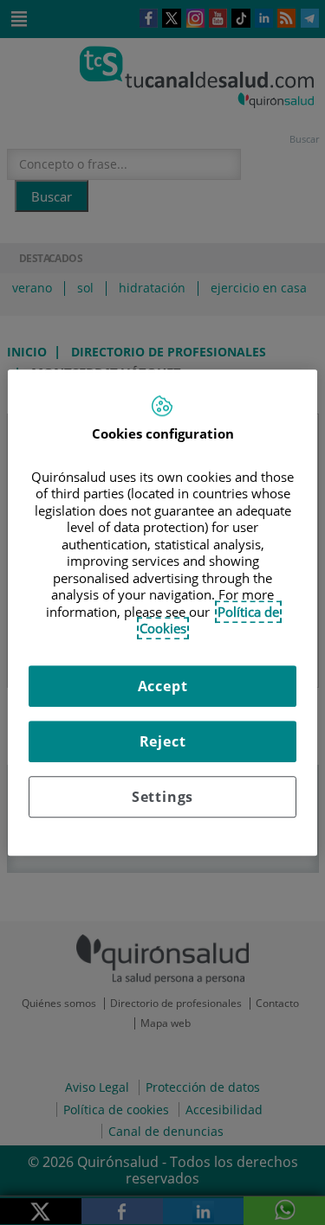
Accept (163, 686)
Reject (163, 741)
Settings (162, 796)
